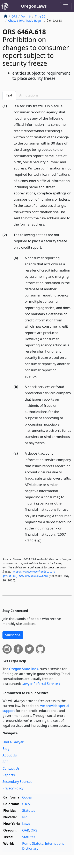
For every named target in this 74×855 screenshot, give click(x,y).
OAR (25, 830)
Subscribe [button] (13, 635)
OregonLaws (34, 6)
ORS (14, 16)
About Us (9, 755)
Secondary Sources (17, 781)
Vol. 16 (26, 16)
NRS (25, 817)
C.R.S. (26, 804)
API (5, 762)
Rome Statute (32, 843)
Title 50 (40, 16)
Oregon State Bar (22, 669)
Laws (26, 823)
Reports (8, 775)
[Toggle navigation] (66, 6)
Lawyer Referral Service (40, 683)
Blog (5, 748)
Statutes (28, 810)
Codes (27, 797)
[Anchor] (47, 224)
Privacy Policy (12, 788)
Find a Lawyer (13, 742)
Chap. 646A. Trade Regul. (25, 20)
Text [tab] (9, 95)
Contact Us (11, 768)
